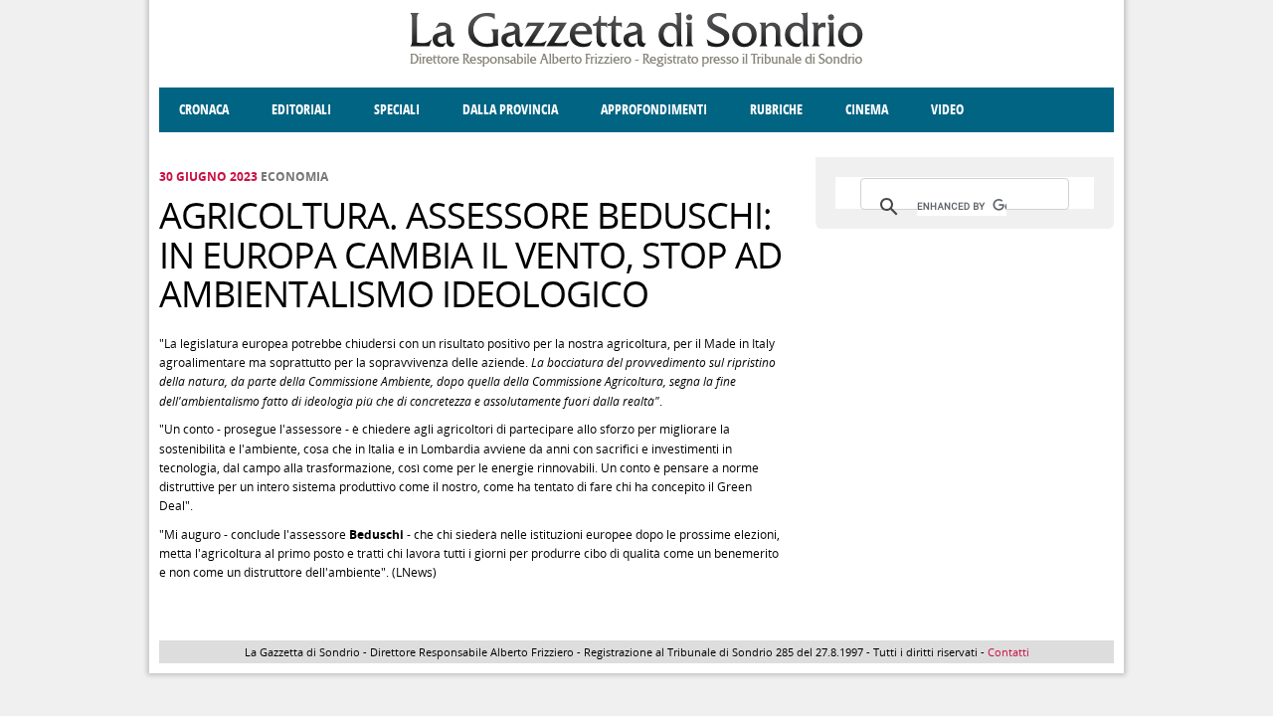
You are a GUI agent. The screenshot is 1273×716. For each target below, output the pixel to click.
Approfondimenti (654, 109)
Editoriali (301, 109)
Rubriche (776, 109)
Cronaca (204, 109)
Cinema (866, 109)
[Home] (636, 63)
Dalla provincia (510, 109)
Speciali (397, 109)
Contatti (1008, 651)
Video (947, 109)
